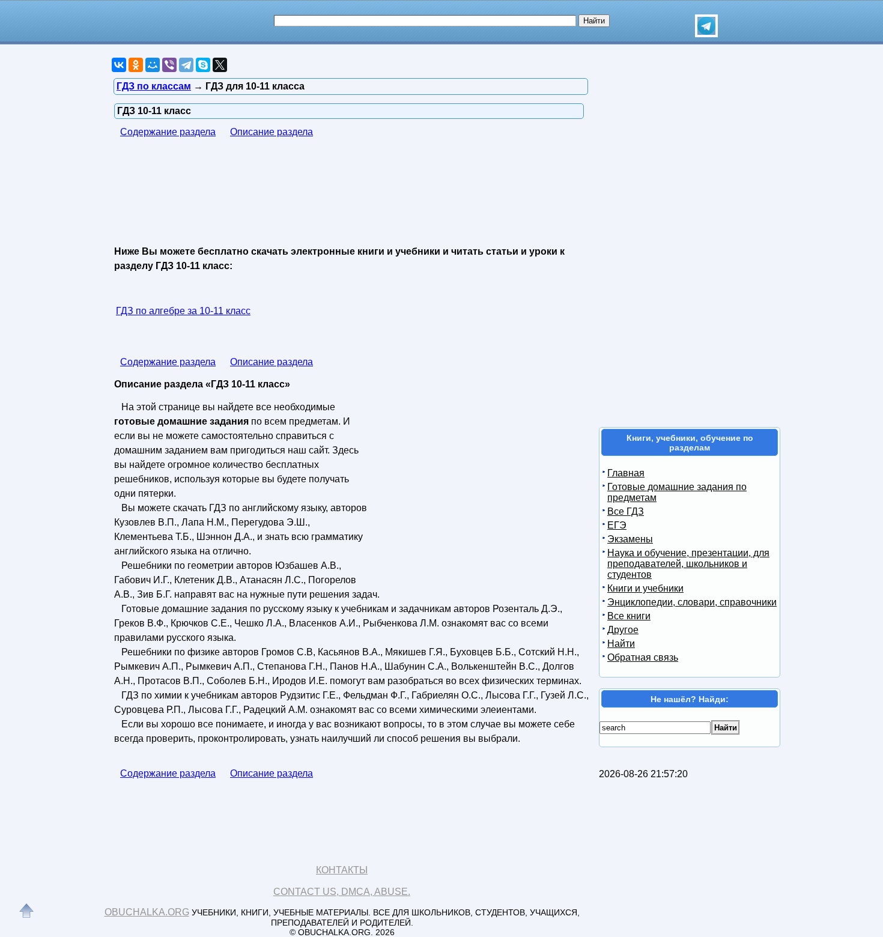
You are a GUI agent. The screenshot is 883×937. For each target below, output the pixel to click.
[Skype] (203, 65)
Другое (623, 630)
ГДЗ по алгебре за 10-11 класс (183, 311)
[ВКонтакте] (119, 65)
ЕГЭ (617, 525)
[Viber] (169, 65)
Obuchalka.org (147, 912)
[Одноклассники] (136, 65)
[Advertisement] (332, 193)
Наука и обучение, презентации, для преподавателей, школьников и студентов (688, 564)
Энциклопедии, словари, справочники (692, 602)
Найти (621, 643)
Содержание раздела (168, 132)
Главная (626, 473)
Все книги (629, 616)
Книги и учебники (645, 588)
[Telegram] (186, 65)
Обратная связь (642, 657)
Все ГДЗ (625, 511)
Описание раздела (271, 132)
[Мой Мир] (152, 65)
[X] (220, 65)
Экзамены (630, 539)
